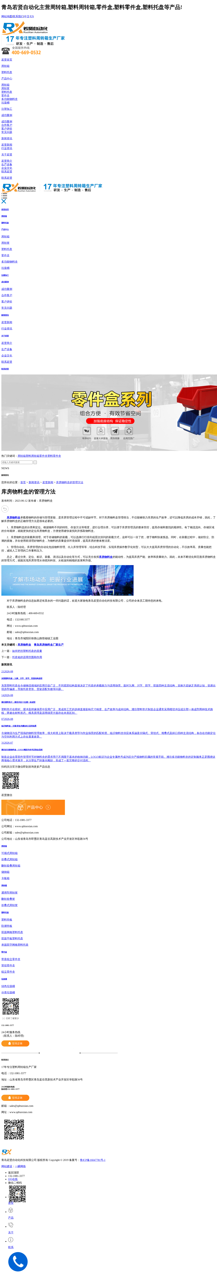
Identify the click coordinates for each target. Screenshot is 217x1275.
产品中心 (6, 78)
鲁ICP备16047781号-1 (92, 1160)
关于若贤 (6, 154)
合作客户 (6, 125)
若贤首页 (6, 59)
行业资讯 (6, 148)
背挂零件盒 (8, 965)
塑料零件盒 (54, 455)
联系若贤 (6, 171)
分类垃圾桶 (8, 992)
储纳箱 (5, 871)
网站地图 (6, 16)
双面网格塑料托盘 (12, 932)
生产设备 (6, 164)
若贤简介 (6, 160)
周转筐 (5, 88)
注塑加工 (6, 108)
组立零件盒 (8, 971)
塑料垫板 (6, 919)
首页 (23, 482)
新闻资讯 (6, 138)
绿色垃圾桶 (8, 986)
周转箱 (5, 66)
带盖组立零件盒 (10, 959)
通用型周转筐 (9, 892)
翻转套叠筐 (8, 898)
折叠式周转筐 (9, 905)
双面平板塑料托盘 (12, 938)
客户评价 (6, 128)
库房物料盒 (24, 644)
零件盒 (5, 95)
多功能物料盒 (9, 99)
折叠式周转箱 (9, 859)
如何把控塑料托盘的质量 (27, 650)
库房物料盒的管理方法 (69, 482)
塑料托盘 (6, 72)
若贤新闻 (6, 144)
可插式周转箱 (9, 853)
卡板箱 (5, 878)
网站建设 (6, 1166)
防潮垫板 (6, 925)
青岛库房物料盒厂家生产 (49, 644)
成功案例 (6, 115)
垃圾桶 (5, 102)
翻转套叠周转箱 (10, 865)
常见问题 (6, 132)
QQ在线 (13, 1179)
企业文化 (6, 168)
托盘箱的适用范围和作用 (27, 657)
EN (32, 16)
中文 (26, 16)
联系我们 (18, 16)
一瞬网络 (20, 1166)
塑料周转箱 (32, 455)
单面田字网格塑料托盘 (14, 944)
